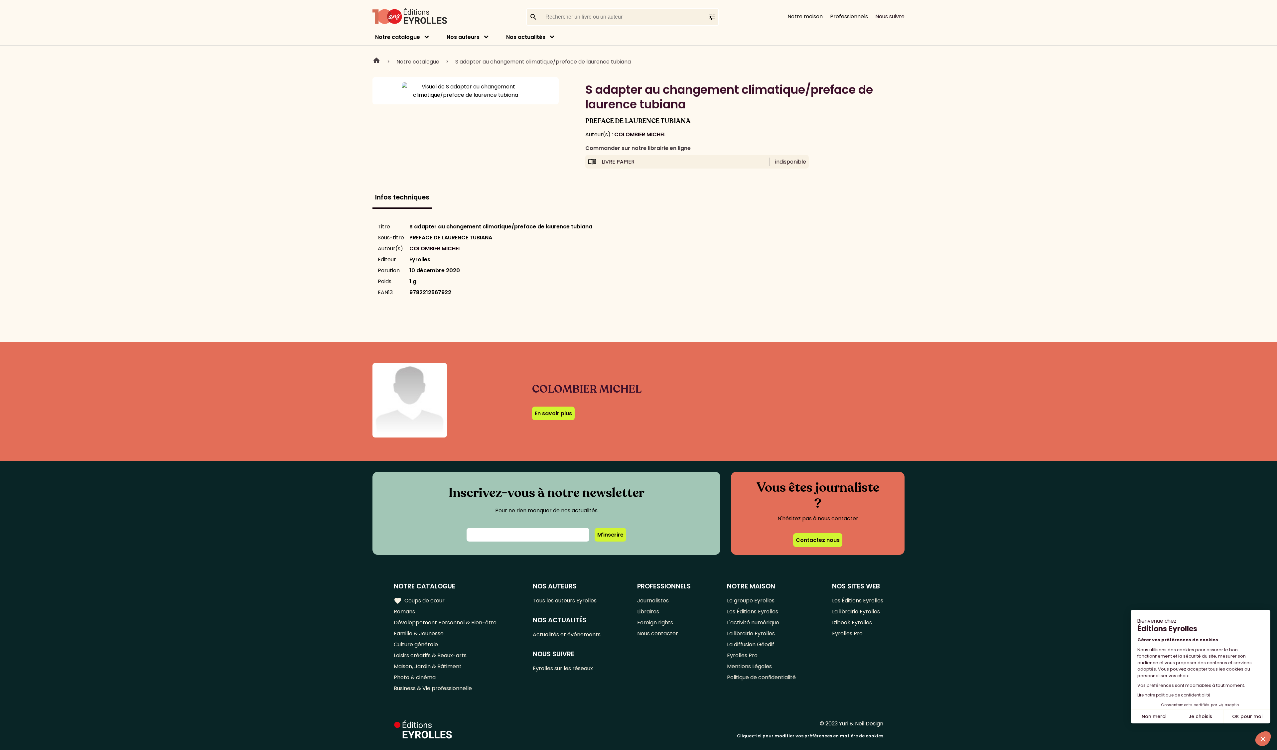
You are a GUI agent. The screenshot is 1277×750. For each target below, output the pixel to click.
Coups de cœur (419, 601)
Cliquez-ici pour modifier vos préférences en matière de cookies (810, 736)
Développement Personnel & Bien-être (445, 622)
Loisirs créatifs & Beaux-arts (430, 655)
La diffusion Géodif (750, 644)
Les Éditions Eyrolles (752, 611)
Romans (404, 611)
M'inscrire (610, 535)
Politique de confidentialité (761, 677)
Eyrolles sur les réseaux (563, 668)
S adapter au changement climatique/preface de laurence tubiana (543, 61)
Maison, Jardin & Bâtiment (428, 666)
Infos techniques (402, 197)
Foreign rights (655, 622)
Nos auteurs (463, 37)
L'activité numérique (753, 622)
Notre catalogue (397, 37)
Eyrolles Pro (742, 655)
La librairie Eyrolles (751, 633)
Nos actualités (525, 37)
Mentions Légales (749, 666)
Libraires (648, 611)
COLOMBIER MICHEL (640, 134)
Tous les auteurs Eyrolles (565, 600)
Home (376, 61)
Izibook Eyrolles (852, 622)
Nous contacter (657, 633)
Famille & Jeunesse (419, 633)
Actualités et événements (567, 634)
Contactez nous (818, 540)
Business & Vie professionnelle (433, 688)
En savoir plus (553, 413)
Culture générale (416, 644)
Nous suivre (890, 16)
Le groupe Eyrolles (751, 600)
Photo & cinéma (415, 677)
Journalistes (653, 600)
